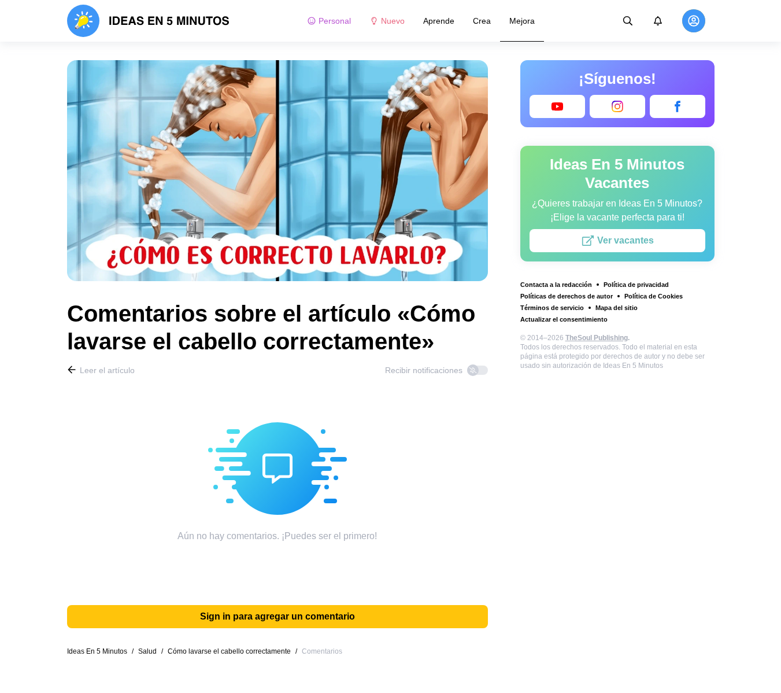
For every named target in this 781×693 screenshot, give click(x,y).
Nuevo (393, 20)
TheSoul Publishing (596, 338)
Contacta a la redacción (556, 284)
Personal (335, 20)
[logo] (148, 21)
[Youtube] (557, 106)
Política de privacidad (636, 284)
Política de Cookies (653, 296)
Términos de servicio (552, 307)
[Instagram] (617, 106)
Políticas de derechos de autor (566, 296)
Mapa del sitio (616, 307)
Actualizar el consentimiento (564, 319)
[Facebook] (677, 106)
